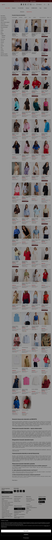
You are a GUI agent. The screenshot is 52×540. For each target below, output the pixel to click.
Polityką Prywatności (4, 526)
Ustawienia (26, 534)
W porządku (26, 531)
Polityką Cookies (46, 525)
